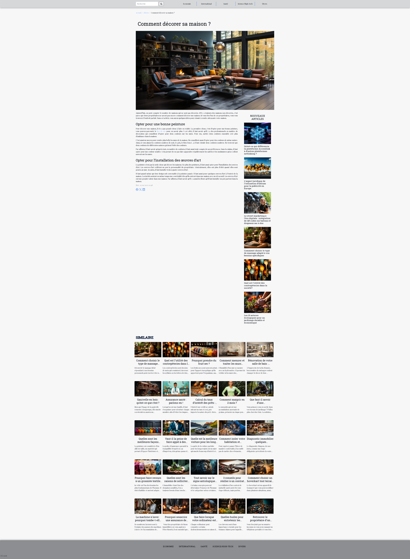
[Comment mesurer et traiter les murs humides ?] (232, 349)
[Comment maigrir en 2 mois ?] (232, 388)
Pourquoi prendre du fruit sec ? (204, 362)
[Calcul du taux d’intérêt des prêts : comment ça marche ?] (204, 388)
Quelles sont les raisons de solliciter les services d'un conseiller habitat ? (176, 482)
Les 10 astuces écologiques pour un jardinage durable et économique (254, 319)
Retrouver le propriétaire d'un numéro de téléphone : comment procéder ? (260, 521)
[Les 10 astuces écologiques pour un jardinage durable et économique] (257, 302)
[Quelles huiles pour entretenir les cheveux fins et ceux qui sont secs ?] (232, 506)
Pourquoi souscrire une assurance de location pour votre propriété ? (176, 521)
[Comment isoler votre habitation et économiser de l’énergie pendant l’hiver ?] (232, 428)
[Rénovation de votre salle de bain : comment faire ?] (260, 349)
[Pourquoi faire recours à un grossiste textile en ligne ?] (148, 467)
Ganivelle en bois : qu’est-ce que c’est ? (148, 401)
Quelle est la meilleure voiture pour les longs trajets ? (204, 442)
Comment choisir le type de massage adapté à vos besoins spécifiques (257, 253)
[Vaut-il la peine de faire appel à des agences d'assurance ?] (176, 428)
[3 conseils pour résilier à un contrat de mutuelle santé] (232, 467)
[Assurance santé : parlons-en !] (176, 388)
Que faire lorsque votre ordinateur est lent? (204, 520)
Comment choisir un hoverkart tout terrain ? (260, 481)
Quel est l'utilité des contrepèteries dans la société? (255, 285)
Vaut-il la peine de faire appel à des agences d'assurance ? (176, 442)
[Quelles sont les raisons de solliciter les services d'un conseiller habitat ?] (176, 467)
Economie (187, 4)
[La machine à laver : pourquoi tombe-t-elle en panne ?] (148, 506)
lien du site (161, 131)
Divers (264, 4)
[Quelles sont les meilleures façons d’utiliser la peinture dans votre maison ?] (148, 428)
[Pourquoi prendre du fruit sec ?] (204, 349)
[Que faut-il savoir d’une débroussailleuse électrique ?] (260, 388)
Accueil (138, 13)
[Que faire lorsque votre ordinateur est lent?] (204, 506)
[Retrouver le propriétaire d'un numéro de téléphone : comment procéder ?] (260, 506)
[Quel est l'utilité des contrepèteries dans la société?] (257, 270)
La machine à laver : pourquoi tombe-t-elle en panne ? (148, 520)
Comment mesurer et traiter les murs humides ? (232, 363)
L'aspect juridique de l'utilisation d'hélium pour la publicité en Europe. (255, 185)
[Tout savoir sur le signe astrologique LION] (204, 467)
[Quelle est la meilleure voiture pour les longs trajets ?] (204, 428)
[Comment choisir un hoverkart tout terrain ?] (260, 467)
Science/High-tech (245, 4)
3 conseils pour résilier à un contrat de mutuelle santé (232, 481)
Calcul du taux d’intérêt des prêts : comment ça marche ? (204, 403)
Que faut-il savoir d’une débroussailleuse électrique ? (260, 404)
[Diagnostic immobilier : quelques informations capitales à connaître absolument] (260, 428)
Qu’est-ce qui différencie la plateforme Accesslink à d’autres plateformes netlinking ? (257, 150)
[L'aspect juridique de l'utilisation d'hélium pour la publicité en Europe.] (257, 168)
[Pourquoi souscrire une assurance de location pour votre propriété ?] (176, 506)
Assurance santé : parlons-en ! (176, 401)
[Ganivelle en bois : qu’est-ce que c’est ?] (148, 388)
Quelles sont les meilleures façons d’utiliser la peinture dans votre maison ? (148, 443)
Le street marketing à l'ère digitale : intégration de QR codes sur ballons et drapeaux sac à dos (257, 219)
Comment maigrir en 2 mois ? (232, 401)
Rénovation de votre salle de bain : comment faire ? (260, 363)
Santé (226, 4)
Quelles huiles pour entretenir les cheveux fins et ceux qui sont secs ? (232, 521)
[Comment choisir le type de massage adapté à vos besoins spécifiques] (257, 237)
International (206, 4)
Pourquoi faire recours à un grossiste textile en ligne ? (148, 481)
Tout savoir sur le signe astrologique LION (204, 481)
